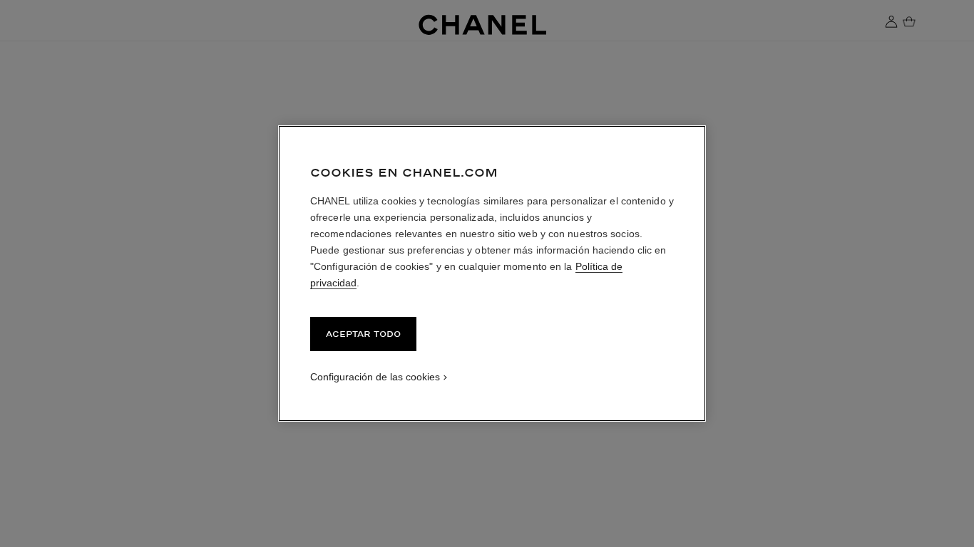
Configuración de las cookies (375, 376)
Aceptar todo (363, 334)
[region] (492, 273)
